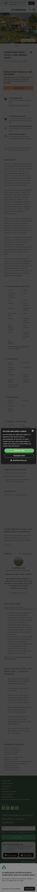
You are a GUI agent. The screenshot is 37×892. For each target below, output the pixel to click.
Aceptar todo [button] (19, 450)
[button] (18, 460)
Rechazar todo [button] (19, 455)
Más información (14, 446)
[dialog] (18, 446)
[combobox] (33, 431)
